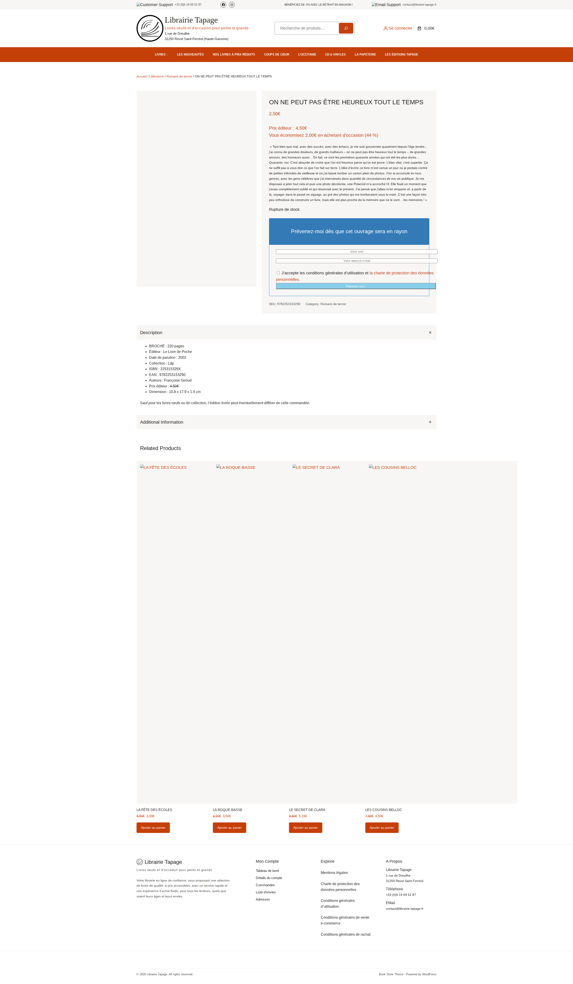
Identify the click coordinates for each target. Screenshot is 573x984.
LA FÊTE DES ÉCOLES (154, 810)
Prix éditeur (280, 128)
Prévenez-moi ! (356, 286)
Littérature (156, 76)
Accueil (142, 76)
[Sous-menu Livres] (167, 54)
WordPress (429, 974)
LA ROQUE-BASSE (227, 810)
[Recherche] (346, 28)
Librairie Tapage (191, 19)
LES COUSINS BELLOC (383, 810)
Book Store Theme (391, 974)
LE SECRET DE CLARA (307, 810)
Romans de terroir (179, 76)
